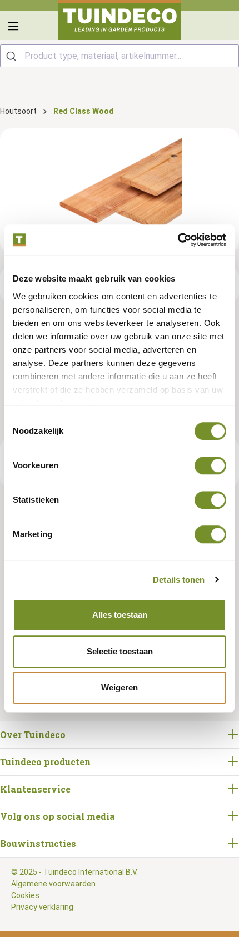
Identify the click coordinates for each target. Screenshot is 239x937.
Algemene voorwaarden (53, 883)
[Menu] (13, 26)
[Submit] (12, 56)
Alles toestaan (119, 614)
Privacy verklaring (42, 907)
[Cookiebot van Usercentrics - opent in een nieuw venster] (177, 240)
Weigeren (119, 687)
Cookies (25, 895)
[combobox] (119, 55)
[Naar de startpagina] (119, 20)
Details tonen (179, 579)
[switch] (210, 465)
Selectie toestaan (120, 651)
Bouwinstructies (38, 843)
